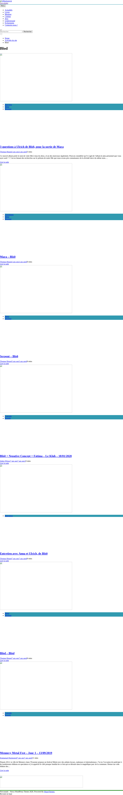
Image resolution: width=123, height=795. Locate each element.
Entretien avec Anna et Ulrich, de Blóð (24, 553)
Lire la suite (4, 162)
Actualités (8, 10)
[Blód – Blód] (36, 609)
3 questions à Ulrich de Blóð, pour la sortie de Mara (32, 146)
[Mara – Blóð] (36, 211)
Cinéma (8, 16)
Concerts (8, 416)
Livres (7, 12)
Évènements (9, 23)
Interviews (9, 516)
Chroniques (9, 215)
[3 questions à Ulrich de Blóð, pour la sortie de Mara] (36, 101)
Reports (8, 418)
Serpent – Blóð (9, 356)
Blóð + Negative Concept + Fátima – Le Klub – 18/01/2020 (36, 456)
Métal (7, 107)
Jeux (6, 19)
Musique (8, 14)
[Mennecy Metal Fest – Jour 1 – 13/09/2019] (36, 709)
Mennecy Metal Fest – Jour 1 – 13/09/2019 (26, 752)
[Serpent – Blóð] (36, 312)
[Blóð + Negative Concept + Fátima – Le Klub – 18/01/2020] (36, 412)
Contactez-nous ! (11, 25)
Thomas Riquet (6, 152)
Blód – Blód (7, 653)
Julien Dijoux (5, 461)
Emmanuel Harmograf (8, 758)
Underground (10, 21)
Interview (8, 105)
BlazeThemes (49, 792)
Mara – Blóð (7, 256)
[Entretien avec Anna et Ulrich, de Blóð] (36, 512)
